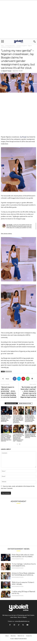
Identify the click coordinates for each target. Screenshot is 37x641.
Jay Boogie (23, 137)
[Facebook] (15, 379)
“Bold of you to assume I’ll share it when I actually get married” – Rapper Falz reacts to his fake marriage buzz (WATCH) (6, 437)
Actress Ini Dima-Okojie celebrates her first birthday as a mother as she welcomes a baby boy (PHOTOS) (30, 418)
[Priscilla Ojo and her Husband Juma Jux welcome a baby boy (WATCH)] (30, 429)
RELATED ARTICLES (11, 403)
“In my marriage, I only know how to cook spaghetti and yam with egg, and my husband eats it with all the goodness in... (18, 419)
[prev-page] (17, 444)
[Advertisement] (18, 19)
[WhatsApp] (28, 379)
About (7, 635)
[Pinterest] (23, 379)
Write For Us (21, 635)
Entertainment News (10, 45)
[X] (19, 379)
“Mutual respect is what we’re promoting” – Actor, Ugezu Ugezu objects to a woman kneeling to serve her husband (8, 392)
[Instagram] (14, 625)
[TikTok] (19, 625)
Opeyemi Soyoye (6, 70)
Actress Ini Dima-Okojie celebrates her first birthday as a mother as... (23, 574)
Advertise (13, 635)
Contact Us (29, 635)
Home (2, 45)
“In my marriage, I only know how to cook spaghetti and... (24, 565)
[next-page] (20, 444)
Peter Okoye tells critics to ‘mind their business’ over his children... (22, 555)
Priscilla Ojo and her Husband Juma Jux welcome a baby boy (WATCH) (30, 435)
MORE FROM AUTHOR (25, 403)
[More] (32, 379)
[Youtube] (27, 625)
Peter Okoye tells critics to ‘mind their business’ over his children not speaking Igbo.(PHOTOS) (6, 418)
